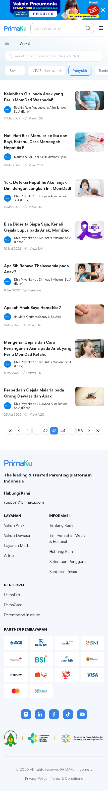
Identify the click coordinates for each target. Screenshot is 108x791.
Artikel (9, 555)
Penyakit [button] (80, 70)
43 (54, 430)
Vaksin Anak (14, 525)
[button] (26, 714)
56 (80, 430)
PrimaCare (13, 604)
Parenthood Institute (22, 614)
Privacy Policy (36, 778)
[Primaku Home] (15, 28)
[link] (24, 43)
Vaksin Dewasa (17, 535)
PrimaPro (12, 594)
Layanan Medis (17, 545)
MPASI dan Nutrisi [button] (46, 70)
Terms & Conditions (67, 778)
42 (45, 430)
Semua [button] (15, 70)
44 (62, 430)
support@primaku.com (24, 502)
